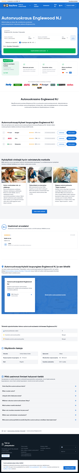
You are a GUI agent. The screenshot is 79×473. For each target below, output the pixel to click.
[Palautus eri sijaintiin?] (4, 42)
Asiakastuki (46, 5)
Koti (5, 431)
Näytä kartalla (14, 295)
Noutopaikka (7, 30)
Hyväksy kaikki (69, 468)
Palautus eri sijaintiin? (11, 42)
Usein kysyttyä (36, 5)
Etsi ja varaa (71, 132)
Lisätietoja (61, 132)
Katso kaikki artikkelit (39, 211)
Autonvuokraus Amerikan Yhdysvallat (16, 431)
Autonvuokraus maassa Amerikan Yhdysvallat (18, 271)
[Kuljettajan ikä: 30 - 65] (20, 42)
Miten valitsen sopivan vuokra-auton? (30, 450)
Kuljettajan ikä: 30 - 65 (27, 42)
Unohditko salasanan (45, 448)
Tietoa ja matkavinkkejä (22, 5)
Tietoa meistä (24, 446)
